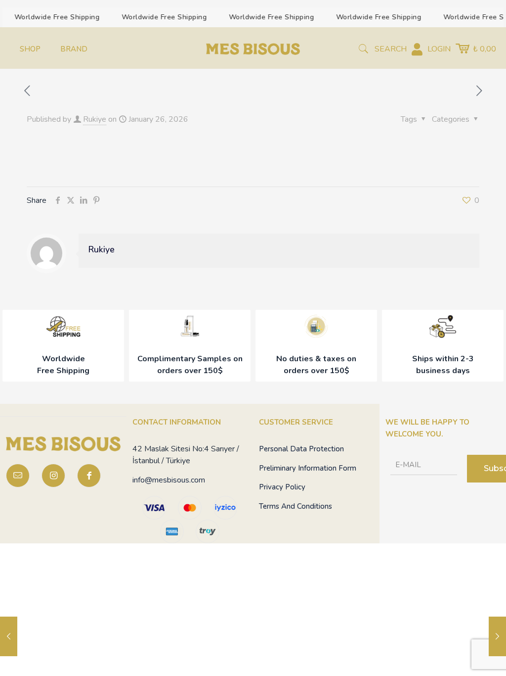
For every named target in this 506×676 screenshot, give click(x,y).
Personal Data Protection (301, 449)
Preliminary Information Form (307, 468)
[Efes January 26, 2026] (497, 636)
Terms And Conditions (295, 506)
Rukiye (94, 119)
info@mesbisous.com (168, 480)
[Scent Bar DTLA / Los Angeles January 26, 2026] (8, 636)
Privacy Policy (282, 487)
